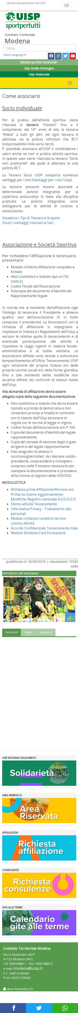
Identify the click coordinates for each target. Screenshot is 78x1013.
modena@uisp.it (28, 968)
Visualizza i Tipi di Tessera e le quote (31, 218)
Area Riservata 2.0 (19, 989)
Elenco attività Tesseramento (34, 504)
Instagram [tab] (46, 632)
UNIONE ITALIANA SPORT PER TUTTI (26, 3)
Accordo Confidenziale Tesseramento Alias (44, 528)
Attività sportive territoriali (38, 62)
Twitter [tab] (28, 632)
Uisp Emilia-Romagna (39, 68)
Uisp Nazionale (39, 74)
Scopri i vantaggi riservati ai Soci (27, 222)
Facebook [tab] (11, 632)
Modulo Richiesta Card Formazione (38, 532)
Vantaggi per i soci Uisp (52, 179)
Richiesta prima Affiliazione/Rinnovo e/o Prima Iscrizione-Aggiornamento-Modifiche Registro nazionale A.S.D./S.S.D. (43, 494)
